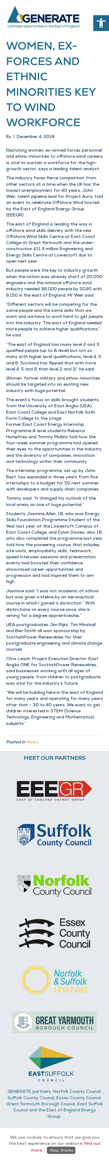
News (32, 742)
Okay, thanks (61, 1150)
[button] (101, 23)
